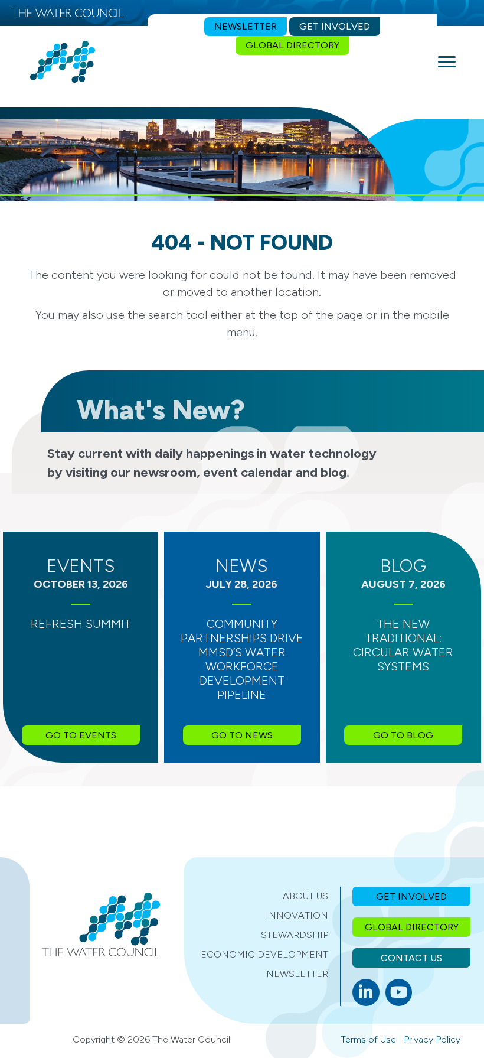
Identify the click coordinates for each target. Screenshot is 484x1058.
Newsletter (297, 973)
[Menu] (446, 62)
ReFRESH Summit (81, 624)
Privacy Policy (432, 1039)
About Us (305, 895)
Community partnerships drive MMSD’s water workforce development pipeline (242, 659)
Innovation (297, 915)
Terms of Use (368, 1039)
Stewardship (294, 934)
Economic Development (264, 954)
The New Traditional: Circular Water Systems (403, 645)
